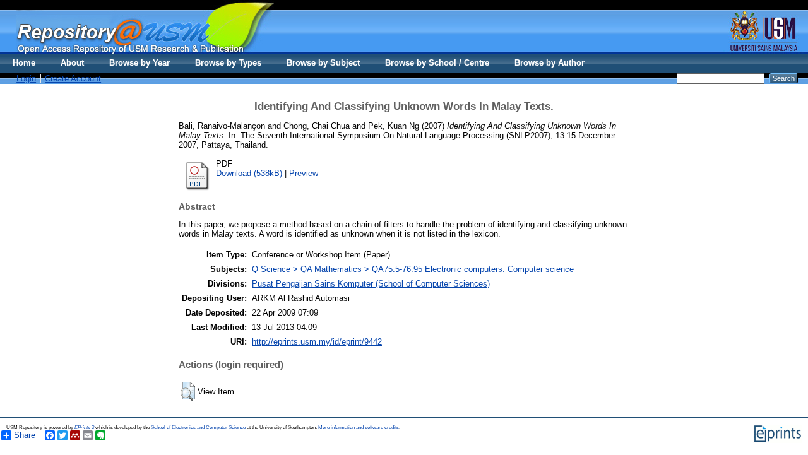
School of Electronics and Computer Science (198, 427)
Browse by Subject (323, 63)
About (72, 63)
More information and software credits (358, 427)
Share (24, 435)
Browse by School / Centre (437, 63)
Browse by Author (549, 63)
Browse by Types (228, 63)
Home (24, 63)
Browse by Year (139, 63)
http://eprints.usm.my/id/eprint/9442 (317, 341)
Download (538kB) (249, 173)
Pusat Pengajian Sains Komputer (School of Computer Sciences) (371, 283)
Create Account (73, 78)
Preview (303, 173)
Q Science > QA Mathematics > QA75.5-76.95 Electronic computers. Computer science (413, 269)
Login (26, 78)
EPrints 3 (84, 427)
